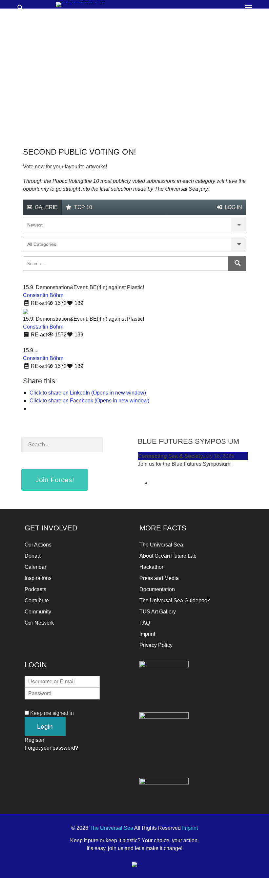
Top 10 (82, 207)
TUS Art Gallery (157, 611)
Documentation (157, 589)
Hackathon (152, 567)
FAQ (144, 623)
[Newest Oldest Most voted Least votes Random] (134, 225)
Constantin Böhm (43, 295)
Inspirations (38, 578)
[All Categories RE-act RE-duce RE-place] (134, 244)
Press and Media (159, 578)
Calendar (35, 567)
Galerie (45, 207)
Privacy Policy (156, 645)
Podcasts (35, 589)
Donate (33, 556)
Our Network (39, 623)
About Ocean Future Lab (168, 556)
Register (34, 740)
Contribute (37, 600)
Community (38, 611)
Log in (232, 207)
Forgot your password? (51, 748)
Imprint (147, 634)
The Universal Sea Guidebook (174, 600)
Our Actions (38, 544)
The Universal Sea (161, 544)
